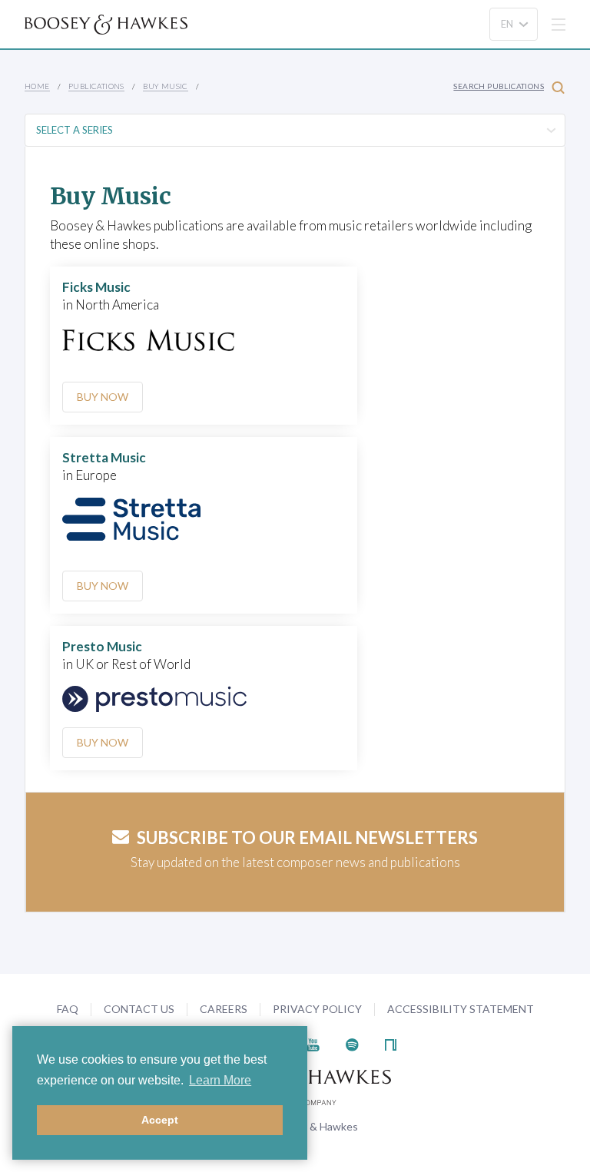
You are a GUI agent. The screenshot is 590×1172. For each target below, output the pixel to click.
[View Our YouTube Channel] (313, 1043)
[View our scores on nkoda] (390, 1043)
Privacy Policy (317, 1008)
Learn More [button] (220, 1080)
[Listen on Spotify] (352, 1043)
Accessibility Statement (460, 1008)
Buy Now (102, 396)
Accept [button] (159, 1120)
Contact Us (139, 1008)
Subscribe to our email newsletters (307, 837)
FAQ (67, 1008)
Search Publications (498, 86)
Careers (223, 1008)
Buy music (165, 86)
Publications (96, 86)
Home (37, 86)
